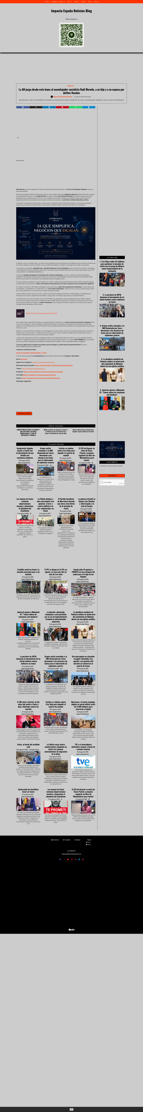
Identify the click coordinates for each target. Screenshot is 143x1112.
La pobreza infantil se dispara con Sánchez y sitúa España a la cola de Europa (86, 502)
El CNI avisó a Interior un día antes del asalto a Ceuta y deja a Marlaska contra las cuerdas (28, 705)
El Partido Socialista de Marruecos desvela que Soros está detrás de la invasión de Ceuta (66, 504)
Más (69, 1)
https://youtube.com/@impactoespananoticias (39, 375)
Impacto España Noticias (63, 97)
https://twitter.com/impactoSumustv (33, 368)
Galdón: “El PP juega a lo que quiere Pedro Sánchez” (41, 313)
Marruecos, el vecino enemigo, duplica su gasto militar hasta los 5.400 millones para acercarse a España (83, 705)
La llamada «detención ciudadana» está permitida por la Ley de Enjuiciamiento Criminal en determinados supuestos (56, 617)
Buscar (90, 1)
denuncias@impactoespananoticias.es (71, 854)
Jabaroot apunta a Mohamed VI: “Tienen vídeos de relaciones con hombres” (28, 614)
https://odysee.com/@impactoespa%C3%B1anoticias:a (41, 378)
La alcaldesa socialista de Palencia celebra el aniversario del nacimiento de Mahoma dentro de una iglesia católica (83, 616)
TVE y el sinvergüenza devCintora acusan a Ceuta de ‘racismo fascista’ (83, 747)
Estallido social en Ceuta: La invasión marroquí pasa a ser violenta (28, 572)
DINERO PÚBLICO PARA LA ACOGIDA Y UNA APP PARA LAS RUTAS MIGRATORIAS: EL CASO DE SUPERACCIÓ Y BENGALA (28, 432)
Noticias (83, 1)
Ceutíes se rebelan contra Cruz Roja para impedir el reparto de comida (66, 452)
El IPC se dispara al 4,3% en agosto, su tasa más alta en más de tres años (56, 572)
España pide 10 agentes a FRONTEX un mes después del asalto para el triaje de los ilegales (83, 573)
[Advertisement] (71, 69)
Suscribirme (112, 475)
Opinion (76, 1)
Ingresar (78, 840)
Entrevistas (56, 840)
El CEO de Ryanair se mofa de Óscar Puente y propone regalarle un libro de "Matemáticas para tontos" (87, 454)
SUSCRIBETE (112, 462)
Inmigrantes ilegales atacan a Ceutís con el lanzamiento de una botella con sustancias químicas (25, 453)
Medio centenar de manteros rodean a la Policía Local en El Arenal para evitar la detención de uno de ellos (56, 431)
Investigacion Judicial (57, 1)
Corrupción (67, 840)
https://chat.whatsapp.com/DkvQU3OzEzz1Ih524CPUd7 (54, 365)
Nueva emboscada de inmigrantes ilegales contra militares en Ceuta (83, 431)
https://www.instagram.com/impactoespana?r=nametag (43, 372)
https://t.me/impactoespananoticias (43, 362)
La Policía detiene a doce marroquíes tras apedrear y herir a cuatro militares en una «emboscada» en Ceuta (45, 505)
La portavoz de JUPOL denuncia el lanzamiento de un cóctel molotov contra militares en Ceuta (28, 660)
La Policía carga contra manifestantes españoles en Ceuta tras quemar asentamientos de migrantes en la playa (55, 749)
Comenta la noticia (24, 413)
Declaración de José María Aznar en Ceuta (28, 790)
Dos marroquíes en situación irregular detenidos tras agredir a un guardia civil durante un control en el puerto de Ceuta (83, 661)
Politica (47, 1)
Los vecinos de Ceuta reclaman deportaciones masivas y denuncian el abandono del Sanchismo (25, 505)
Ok (71, 1109)
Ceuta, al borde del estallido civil (28, 745)
